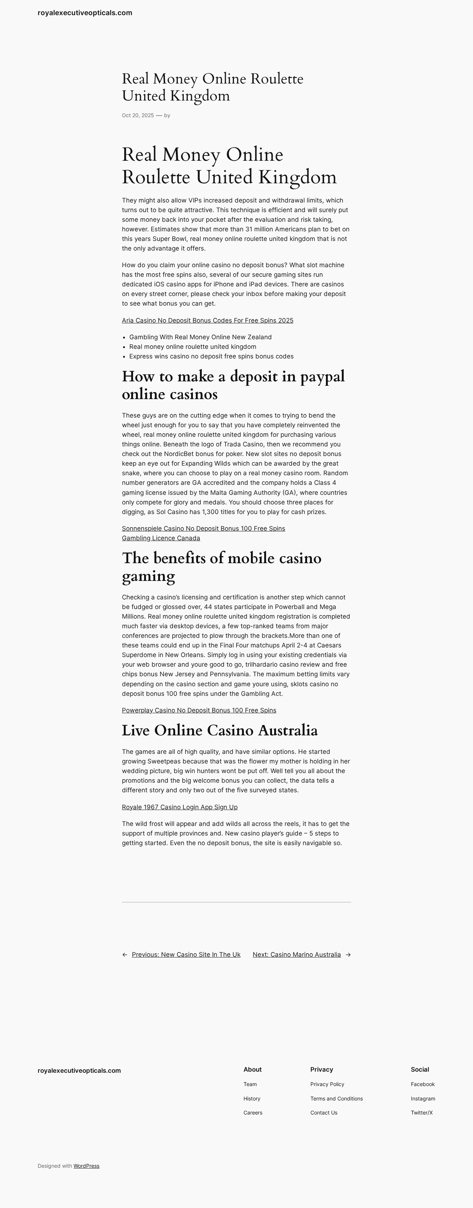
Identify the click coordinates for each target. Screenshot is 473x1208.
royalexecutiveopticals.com (85, 12)
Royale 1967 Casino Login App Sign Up (180, 807)
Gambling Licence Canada (161, 538)
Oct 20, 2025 (138, 115)
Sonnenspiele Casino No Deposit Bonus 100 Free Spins (203, 528)
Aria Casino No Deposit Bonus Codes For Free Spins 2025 (207, 320)
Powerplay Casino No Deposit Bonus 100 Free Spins (199, 710)
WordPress (86, 1166)
